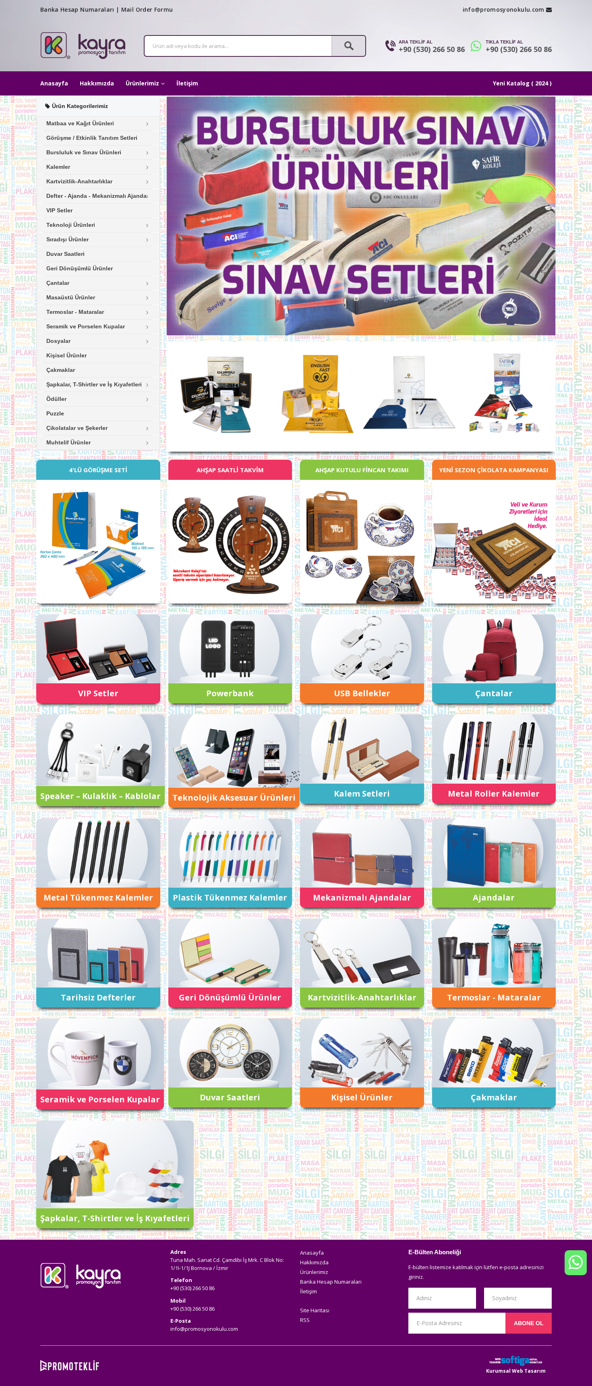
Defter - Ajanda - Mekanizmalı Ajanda (96, 196)
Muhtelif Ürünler (68, 442)
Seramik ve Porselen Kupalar (85, 326)
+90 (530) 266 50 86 (432, 49)
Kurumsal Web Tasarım (516, 1370)
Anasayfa (54, 83)
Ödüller (56, 399)
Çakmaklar (60, 370)
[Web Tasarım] (516, 1361)
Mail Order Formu (147, 9)
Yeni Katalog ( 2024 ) (522, 83)
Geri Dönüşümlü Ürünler (79, 268)
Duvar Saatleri (65, 254)
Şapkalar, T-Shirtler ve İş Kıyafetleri (94, 384)
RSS (305, 1320)
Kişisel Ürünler (66, 355)
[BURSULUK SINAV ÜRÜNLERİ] (361, 215)
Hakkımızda (97, 83)
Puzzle (55, 413)
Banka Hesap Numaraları (77, 9)
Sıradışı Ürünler (67, 239)
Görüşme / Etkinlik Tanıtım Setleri (91, 138)
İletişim (187, 83)
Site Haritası (314, 1310)
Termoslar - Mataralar (75, 312)
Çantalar (57, 283)
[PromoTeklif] (69, 1365)
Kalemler (58, 167)
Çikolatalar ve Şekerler (77, 428)
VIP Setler (59, 210)
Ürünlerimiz (142, 83)
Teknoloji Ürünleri (70, 225)
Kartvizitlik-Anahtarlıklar (79, 181)
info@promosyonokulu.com (503, 9)
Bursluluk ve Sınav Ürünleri (83, 152)
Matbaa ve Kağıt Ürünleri (80, 123)
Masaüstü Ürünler (70, 297)
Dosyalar (58, 341)
